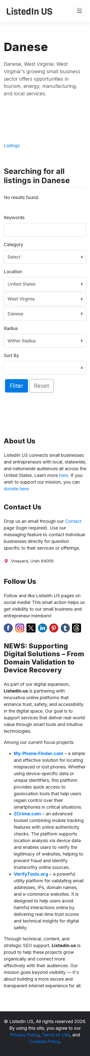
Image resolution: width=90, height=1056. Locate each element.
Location (13, 271)
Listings (12, 145)
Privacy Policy (24, 1034)
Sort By (11, 355)
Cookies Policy (44, 1041)
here (63, 475)
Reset (41, 385)
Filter (16, 385)
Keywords (14, 217)
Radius (11, 328)
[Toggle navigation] (79, 11)
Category (13, 244)
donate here (16, 488)
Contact (73, 521)
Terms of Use (56, 1034)
